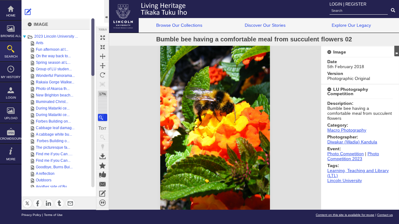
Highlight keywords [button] (102, 147)
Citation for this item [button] (102, 203)
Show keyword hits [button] (102, 137)
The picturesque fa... (53, 147)
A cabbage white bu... (54, 134)
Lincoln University (344, 180)
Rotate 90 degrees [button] (102, 75)
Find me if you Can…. (54, 154)
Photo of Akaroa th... (53, 88)
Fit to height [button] (102, 65)
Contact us (385, 215)
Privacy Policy (31, 215)
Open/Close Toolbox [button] (106, 11)
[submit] (393, 11)
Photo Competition (345, 153)
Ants (39, 43)
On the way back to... (53, 56)
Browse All (11, 36)
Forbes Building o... (53, 141)
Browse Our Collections (179, 25)
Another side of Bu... (53, 186)
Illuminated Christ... (52, 102)
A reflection (45, 173)
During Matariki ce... (53, 108)
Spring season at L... (53, 62)
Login (11, 97)
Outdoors (43, 180)
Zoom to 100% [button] (102, 84)
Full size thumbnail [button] (102, 37)
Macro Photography (346, 130)
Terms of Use (53, 215)
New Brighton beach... (54, 95)
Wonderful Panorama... (55, 75)
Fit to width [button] (102, 56)
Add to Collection (102, 165)
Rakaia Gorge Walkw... (55, 82)
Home (11, 15)
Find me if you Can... (53, 160)
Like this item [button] (102, 175)
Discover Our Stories (265, 25)
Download (102, 156)
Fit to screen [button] (102, 47)
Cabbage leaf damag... (55, 128)
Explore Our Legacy (351, 25)
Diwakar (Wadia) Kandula (352, 141)
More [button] (11, 159)
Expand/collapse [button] (396, 51)
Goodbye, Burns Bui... (54, 167)
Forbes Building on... (53, 121)
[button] (102, 117)
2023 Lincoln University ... (56, 36)
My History (11, 77)
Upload (10, 118)
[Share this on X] (27, 199)
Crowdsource (11, 138)
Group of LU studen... (54, 69)
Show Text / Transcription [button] (102, 128)
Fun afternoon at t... (52, 49)
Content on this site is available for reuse (345, 215)
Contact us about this (102, 184)
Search (10, 56)
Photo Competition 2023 (353, 156)
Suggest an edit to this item (28, 11)
